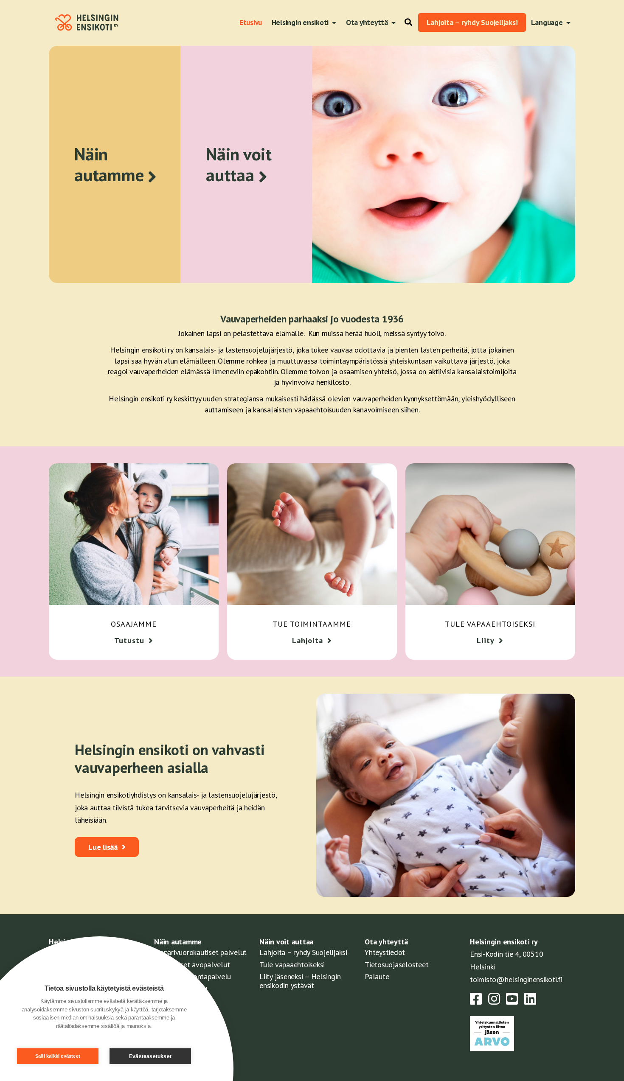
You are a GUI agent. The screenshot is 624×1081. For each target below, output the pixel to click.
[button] (406, 22)
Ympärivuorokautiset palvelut (200, 952)
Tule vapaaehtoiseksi (292, 964)
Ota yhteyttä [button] (368, 22)
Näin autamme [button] (108, 164)
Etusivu (250, 22)
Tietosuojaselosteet (396, 964)
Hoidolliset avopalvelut (192, 964)
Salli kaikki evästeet (57, 1056)
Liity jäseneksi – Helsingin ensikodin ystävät (299, 981)
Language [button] (548, 22)
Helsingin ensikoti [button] (301, 22)
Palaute (377, 976)
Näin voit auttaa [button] (239, 164)
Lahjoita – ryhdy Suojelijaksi (472, 22)
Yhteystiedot (385, 952)
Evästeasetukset (150, 1056)
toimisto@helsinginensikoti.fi (516, 979)
